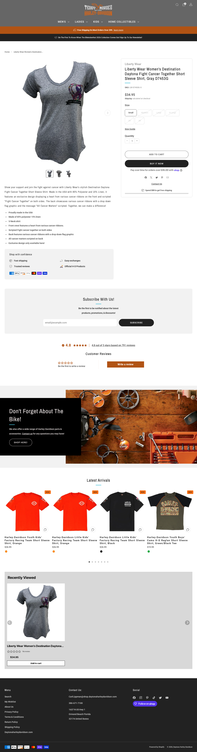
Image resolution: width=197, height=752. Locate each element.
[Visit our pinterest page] (147, 697)
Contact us (27, 433)
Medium (144, 112)
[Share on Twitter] (156, 177)
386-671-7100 (76, 703)
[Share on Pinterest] (162, 177)
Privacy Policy (11, 712)
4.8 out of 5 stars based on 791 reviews (113, 345)
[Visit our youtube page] (167, 697)
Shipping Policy (12, 727)
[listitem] (98, 30)
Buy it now (156, 163)
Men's (62, 21)
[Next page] (192, 511)
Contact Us (156, 184)
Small (130, 112)
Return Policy (11, 722)
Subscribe (136, 322)
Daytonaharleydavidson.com (19, 732)
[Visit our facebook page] (134, 697)
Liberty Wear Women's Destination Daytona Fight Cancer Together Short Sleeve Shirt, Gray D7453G (34, 646)
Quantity (129, 136)
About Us (9, 707)
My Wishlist (10, 701)
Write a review (125, 364)
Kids (96, 21)
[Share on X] (151, 177)
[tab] (89, 562)
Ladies (79, 21)
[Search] (177, 4)
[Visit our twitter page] (160, 697)
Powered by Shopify (156, 747)
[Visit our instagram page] (140, 697)
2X (129, 120)
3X (140, 120)
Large (158, 112)
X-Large (172, 112)
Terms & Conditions (14, 717)
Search (8, 696)
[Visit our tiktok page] (154, 697)
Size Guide (130, 129)
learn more (118, 30)
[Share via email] (167, 177)
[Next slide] (107, 113)
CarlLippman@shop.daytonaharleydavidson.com (93, 696)
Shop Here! (21, 442)
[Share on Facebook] (145, 177)
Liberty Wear (133, 64)
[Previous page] (4, 511)
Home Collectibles (122, 21)
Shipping (128, 98)
